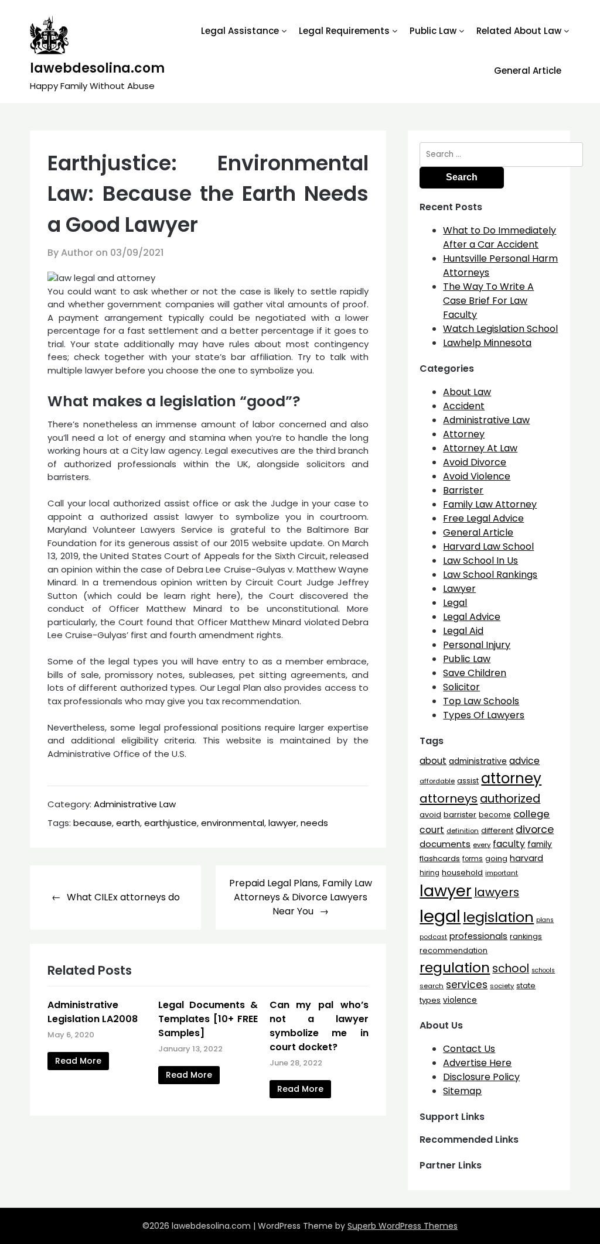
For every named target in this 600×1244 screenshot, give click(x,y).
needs (314, 823)
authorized (510, 799)
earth (128, 823)
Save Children (474, 673)
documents (445, 844)
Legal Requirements (344, 31)
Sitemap (462, 1091)
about (433, 761)
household (462, 872)
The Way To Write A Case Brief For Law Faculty (488, 300)
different (497, 830)
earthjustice (170, 823)
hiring (429, 873)
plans (545, 920)
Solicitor (461, 687)
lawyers (496, 892)
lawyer (282, 823)
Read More (78, 1061)
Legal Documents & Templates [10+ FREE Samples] (208, 1019)
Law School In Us (480, 560)
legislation (498, 917)
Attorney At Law (480, 448)
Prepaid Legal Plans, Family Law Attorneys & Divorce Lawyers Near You (300, 897)
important (501, 873)
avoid (430, 815)
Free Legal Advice (483, 518)
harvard (526, 858)
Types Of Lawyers (483, 715)
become (495, 815)
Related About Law (518, 31)
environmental (232, 823)
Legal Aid (463, 631)
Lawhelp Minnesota (487, 342)
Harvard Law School (488, 546)
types (430, 1000)
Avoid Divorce (474, 462)
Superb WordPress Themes (402, 1226)
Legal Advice (471, 616)
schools (543, 970)
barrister (460, 814)
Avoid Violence (476, 476)
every (481, 844)
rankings (526, 936)
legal (440, 916)
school (510, 968)
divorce (535, 830)
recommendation (454, 950)
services (467, 985)
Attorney (464, 434)
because (92, 823)
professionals (478, 936)
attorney (511, 778)
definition (462, 830)
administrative (478, 761)
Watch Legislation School (500, 328)
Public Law (433, 31)
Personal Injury (476, 645)
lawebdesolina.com (97, 68)
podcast (433, 937)
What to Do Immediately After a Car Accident (499, 237)
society (502, 986)
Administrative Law (135, 804)
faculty (509, 844)
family (539, 844)
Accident (464, 406)
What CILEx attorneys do (123, 897)
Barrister (463, 490)
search (432, 986)
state (526, 986)
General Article (527, 70)
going (496, 858)
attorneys (449, 798)
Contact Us (469, 1048)
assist (468, 781)
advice (524, 760)
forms (472, 858)
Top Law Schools (481, 701)
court (432, 830)
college (531, 814)
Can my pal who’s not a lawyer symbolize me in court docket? (319, 1026)
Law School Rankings (490, 574)
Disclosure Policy (481, 1077)
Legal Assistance (240, 31)
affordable (437, 781)
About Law (467, 392)
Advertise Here (477, 1063)
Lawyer (459, 588)
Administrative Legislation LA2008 (92, 1012)
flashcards (440, 858)
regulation (455, 967)
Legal (455, 602)
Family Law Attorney (490, 504)
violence (460, 1000)
